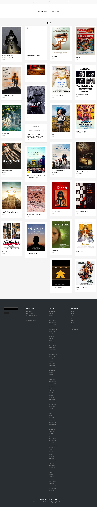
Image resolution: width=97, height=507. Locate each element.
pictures (28, 2)
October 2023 (52, 352)
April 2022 (51, 372)
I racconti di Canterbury (81, 132)
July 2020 (51, 408)
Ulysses (79, 57)
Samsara (5, 133)
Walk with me (32, 253)
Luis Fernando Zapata (31, 315)
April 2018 (51, 454)
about (69, 2)
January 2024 (52, 347)
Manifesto (6, 251)
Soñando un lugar (34, 55)
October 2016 (52, 490)
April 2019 (51, 436)
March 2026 (51, 318)
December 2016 (52, 486)
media (74, 2)
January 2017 (52, 483)
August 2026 (52, 311)
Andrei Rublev (57, 211)
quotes (34, 2)
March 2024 (51, 343)
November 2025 (52, 324)
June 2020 (51, 411)
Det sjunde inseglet (83, 211)
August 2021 (52, 386)
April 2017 (51, 477)
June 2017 (51, 472)
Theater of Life (57, 95)
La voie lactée (81, 287)
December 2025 (52, 322)
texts (45, 2)
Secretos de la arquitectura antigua (10, 212)
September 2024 (53, 329)
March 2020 (51, 418)
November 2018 (52, 440)
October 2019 (52, 427)
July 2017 (51, 470)
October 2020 (52, 406)
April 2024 (51, 340)
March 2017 (51, 479)
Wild (53, 134)
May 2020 (51, 413)
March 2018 (51, 456)
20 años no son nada (35, 214)
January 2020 (52, 420)
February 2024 (52, 345)
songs (40, 2)
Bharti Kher (29, 311)
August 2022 (52, 370)
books (22, 2)
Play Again (56, 250)
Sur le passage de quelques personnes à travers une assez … (35, 136)
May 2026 (51, 313)
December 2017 (52, 461)
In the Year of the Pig (35, 116)
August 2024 (52, 331)
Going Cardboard (58, 288)
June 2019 (51, 431)
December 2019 (52, 422)
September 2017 (53, 465)
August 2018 (52, 447)
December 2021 (52, 381)
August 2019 (52, 429)
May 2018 (51, 452)
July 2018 (51, 449)
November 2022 (52, 368)
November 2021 (52, 383)
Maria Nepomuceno (31, 320)
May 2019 (51, 433)
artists (55, 2)
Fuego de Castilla (83, 95)
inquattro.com (60, 502)
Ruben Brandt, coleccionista (7, 56)
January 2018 (52, 458)
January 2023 (52, 365)
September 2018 (53, 445)
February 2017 (52, 481)
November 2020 (52, 404)
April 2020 (51, 415)
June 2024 (51, 336)
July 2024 (51, 334)
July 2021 (51, 388)
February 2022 (52, 377)
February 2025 (52, 327)
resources (61, 2)
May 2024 (51, 338)
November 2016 (52, 488)
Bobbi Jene (55, 56)
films (50, 2)
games (72, 318)
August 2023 (52, 356)
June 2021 (51, 390)
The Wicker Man (8, 96)
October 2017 (52, 463)
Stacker (45, 502)
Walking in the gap (48, 11)
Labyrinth (80, 251)
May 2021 (51, 393)
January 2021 (52, 399)
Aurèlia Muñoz (29, 318)
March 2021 (51, 397)
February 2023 (52, 363)
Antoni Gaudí (29, 313)
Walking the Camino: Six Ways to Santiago (36, 176)
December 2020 (52, 402)
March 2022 (51, 374)
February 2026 (52, 320)
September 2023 (53, 354)
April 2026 (51, 315)
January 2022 (52, 379)
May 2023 (51, 361)
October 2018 (52, 442)
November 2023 (52, 349)
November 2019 (52, 424)
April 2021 (51, 395)
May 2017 (51, 474)
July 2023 (51, 359)
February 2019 (52, 438)
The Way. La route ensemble (58, 171)
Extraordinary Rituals (35, 77)
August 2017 (52, 467)
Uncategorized (74, 329)
